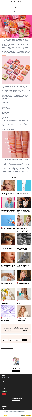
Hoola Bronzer (18, 39)
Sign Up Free (16, 401)
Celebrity (18, 282)
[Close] (31, 411)
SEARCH (24, 340)
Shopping (3, 300)
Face (17, 300)
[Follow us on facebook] (2, 377)
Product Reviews (4, 317)
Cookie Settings (4, 391)
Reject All (28, 415)
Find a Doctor (3, 382)
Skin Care (3, 282)
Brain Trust (3, 385)
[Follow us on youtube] (8, 377)
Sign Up (25, 330)
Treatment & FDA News (5, 245)
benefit (3, 348)
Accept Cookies (23, 415)
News (2, 227)
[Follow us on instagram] (6, 377)
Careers (3, 381)
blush (7, 348)
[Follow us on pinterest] (4, 377)
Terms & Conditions (4, 389)
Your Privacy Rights (5, 415)
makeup (11, 348)
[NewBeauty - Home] (16, 1)
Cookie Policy (3, 388)
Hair (17, 227)
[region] (16, 413)
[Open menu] (2, 1)
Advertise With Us (4, 384)
